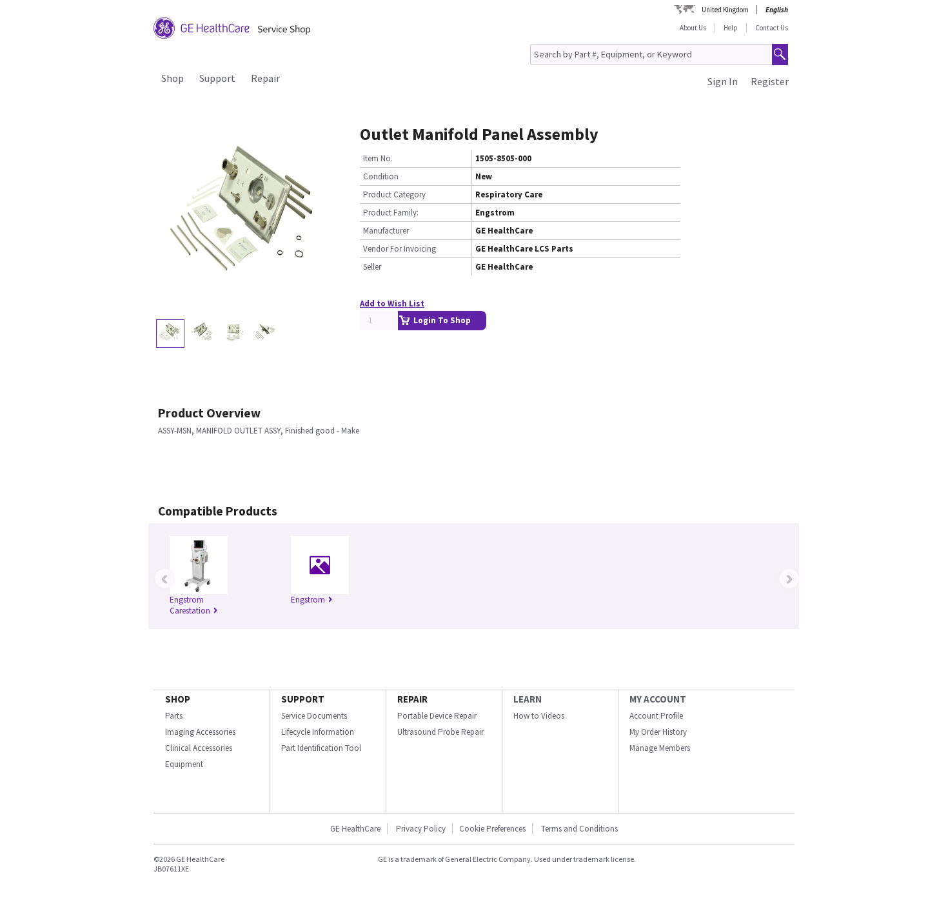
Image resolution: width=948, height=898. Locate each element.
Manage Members (659, 748)
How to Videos (538, 715)
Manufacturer (386, 230)
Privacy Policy (420, 828)
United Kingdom (725, 9)
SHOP (177, 699)
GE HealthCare (355, 828)
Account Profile (656, 715)
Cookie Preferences (492, 828)
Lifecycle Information (317, 731)
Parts (174, 715)
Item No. (378, 158)
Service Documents (314, 715)
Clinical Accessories (198, 748)
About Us (693, 27)
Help (731, 27)
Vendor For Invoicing (399, 248)
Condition (381, 176)
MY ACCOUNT (657, 699)
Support (217, 78)
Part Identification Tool (321, 748)
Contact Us (771, 27)
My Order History (658, 731)
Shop (172, 78)
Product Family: (391, 212)
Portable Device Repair (437, 715)
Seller (372, 266)
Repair (265, 78)
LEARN (527, 699)
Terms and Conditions (579, 828)
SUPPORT (302, 699)
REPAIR (412, 699)
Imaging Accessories (200, 731)
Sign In (722, 81)
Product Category (394, 194)
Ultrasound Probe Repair (440, 731)
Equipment (184, 764)
